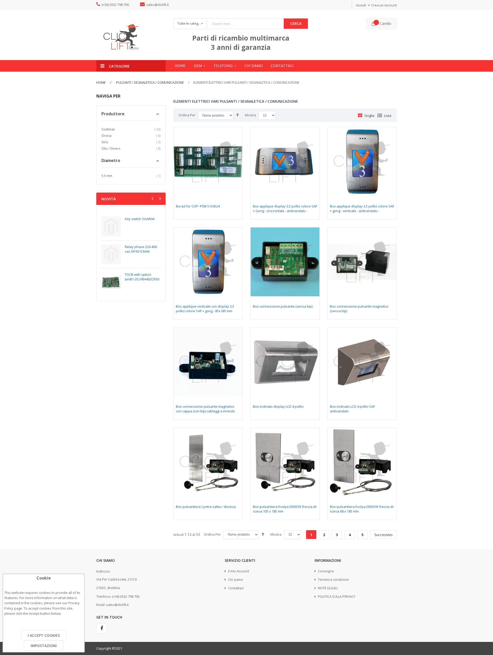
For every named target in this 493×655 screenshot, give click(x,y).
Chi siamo (235, 579)
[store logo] (131, 35)
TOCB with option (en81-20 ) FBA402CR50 (142, 276)
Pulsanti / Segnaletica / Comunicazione (149, 82)
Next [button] (159, 199)
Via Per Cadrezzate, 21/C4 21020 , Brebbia (116, 583)
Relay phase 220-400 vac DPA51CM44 (141, 249)
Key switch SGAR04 (139, 218)
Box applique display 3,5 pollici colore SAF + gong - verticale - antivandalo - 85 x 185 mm (362, 211)
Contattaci (235, 588)
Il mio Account (238, 571)
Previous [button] (153, 199)
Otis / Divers (110, 148)
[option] (131, 254)
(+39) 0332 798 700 (115, 4)
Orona (106, 135)
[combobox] (245, 23)
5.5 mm (106, 175)
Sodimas (108, 129)
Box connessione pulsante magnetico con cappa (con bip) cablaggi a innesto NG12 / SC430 (205, 411)
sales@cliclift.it (157, 4)
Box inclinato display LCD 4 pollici (278, 406)
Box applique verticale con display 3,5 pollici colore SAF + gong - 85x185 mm (205, 308)
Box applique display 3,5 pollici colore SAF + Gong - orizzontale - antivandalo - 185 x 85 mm (285, 211)
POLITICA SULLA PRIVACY (336, 596)
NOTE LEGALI (327, 588)
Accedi (361, 5)
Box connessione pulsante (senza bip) (282, 306)
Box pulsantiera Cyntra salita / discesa (206, 506)
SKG (104, 142)
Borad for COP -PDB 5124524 (198, 206)
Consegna (325, 571)
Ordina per (186, 115)
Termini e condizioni (333, 579)
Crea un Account (384, 5)
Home (101, 82)
